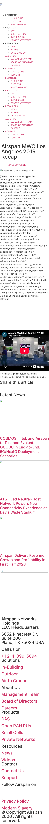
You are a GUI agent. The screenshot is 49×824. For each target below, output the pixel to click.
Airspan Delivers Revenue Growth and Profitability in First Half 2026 (22, 559)
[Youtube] (11, 792)
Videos (8, 759)
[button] (1, 388)
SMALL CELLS (17, 37)
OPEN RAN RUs (18, 34)
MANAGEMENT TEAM (21, 59)
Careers (9, 707)
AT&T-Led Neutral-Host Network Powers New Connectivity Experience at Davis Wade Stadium (23, 506)
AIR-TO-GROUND (18, 24)
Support (9, 777)
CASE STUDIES (18, 52)
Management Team (20, 694)
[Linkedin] (4, 792)
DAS (12, 30)
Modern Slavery (17, 808)
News (7, 753)
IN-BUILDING (16, 18)
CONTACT (10, 68)
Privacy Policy (15, 801)
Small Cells (12, 732)
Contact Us (12, 770)
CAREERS (15, 65)
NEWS (13, 46)
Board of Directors (19, 701)
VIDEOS (14, 49)
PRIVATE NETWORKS (20, 40)
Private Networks (18, 739)
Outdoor (9, 673)
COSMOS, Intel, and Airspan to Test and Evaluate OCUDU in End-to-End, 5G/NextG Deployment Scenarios (24, 447)
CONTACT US (17, 71)
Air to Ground (14, 680)
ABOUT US (10, 56)
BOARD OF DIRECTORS (21, 62)
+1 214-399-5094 (19, 656)
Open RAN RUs (16, 725)
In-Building (12, 667)
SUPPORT (15, 74)
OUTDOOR (15, 21)
